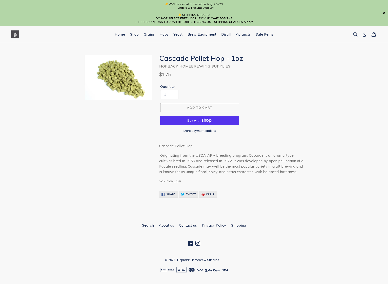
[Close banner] (384, 13)
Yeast (177, 34)
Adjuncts (243, 34)
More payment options (199, 131)
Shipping (238, 225)
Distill (226, 34)
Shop (134, 34)
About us (166, 225)
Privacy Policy (214, 225)
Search (148, 225)
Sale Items (264, 34)
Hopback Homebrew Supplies (198, 260)
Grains (149, 34)
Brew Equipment (202, 34)
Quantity (167, 86)
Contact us (188, 225)
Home (120, 34)
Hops (164, 34)
